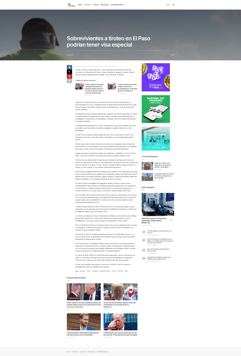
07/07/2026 (122, 93)
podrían (95, 271)
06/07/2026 (107, 337)
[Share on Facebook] (69, 67)
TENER (114, 271)
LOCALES (96, 5)
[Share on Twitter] (69, 72)
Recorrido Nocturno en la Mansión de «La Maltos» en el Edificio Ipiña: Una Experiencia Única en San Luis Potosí (160, 241)
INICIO (80, 5)
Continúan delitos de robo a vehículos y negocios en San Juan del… (164, 176)
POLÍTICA (87, 5)
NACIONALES (105, 5)
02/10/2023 (158, 169)
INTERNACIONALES (117, 5)
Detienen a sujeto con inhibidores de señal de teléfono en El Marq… (162, 165)
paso (89, 271)
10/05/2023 (158, 180)
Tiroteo (120, 271)
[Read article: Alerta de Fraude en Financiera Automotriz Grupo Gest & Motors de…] (158, 204)
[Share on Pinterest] (69, 76)
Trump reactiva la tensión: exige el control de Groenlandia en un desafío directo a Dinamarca (120, 305)
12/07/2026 (89, 95)
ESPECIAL (82, 271)
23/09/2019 (70, 55)
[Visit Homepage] (71, 4)
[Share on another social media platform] (69, 81)
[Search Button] (173, 4)
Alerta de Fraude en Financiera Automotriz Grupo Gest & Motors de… (154, 220)
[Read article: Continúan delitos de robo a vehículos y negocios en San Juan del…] (147, 177)
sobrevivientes (105, 271)
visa (126, 271)
